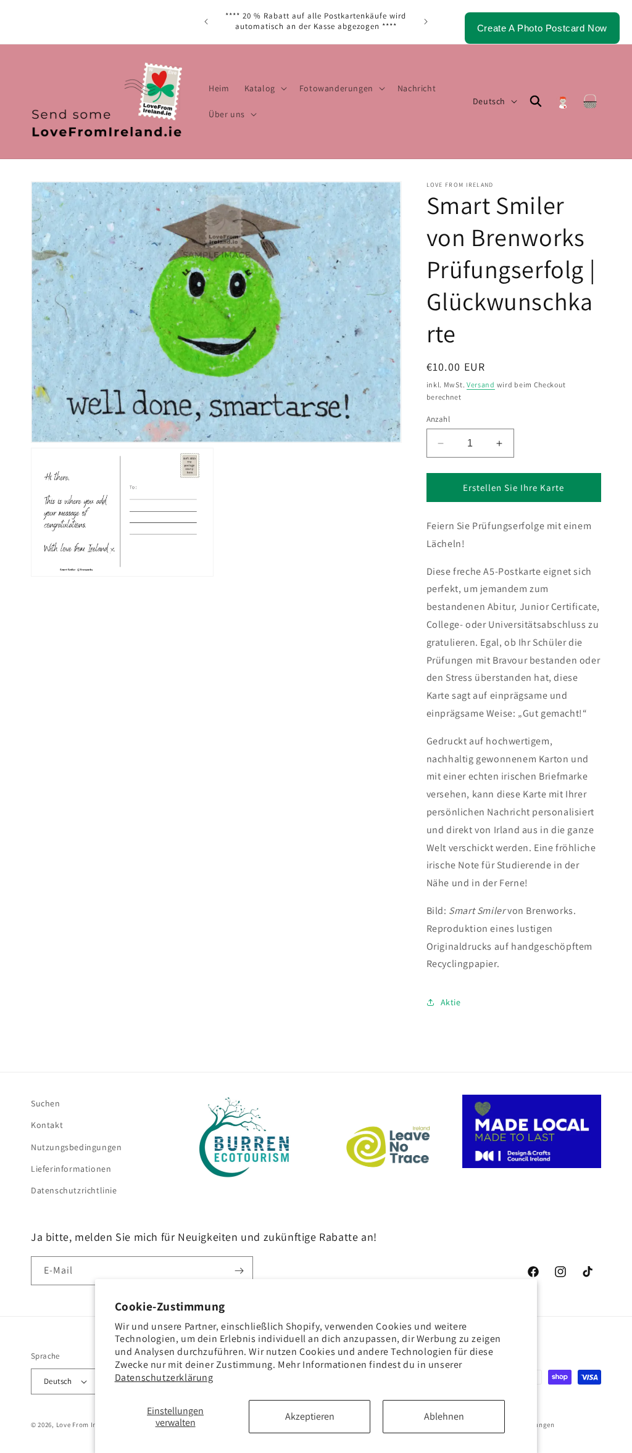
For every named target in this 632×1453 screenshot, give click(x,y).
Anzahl (438, 419)
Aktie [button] (451, 1002)
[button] (264, 88)
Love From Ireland (85, 1424)
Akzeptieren (310, 1416)
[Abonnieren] (238, 1270)
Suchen (45, 1103)
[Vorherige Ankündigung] (206, 21)
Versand (481, 384)
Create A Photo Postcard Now (542, 28)
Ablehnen (444, 1416)
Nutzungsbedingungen (76, 1147)
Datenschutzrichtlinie (74, 1190)
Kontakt (47, 1124)
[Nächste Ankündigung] (425, 21)
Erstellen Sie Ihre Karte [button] (513, 487)
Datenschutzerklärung (164, 1377)
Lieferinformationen (71, 1168)
